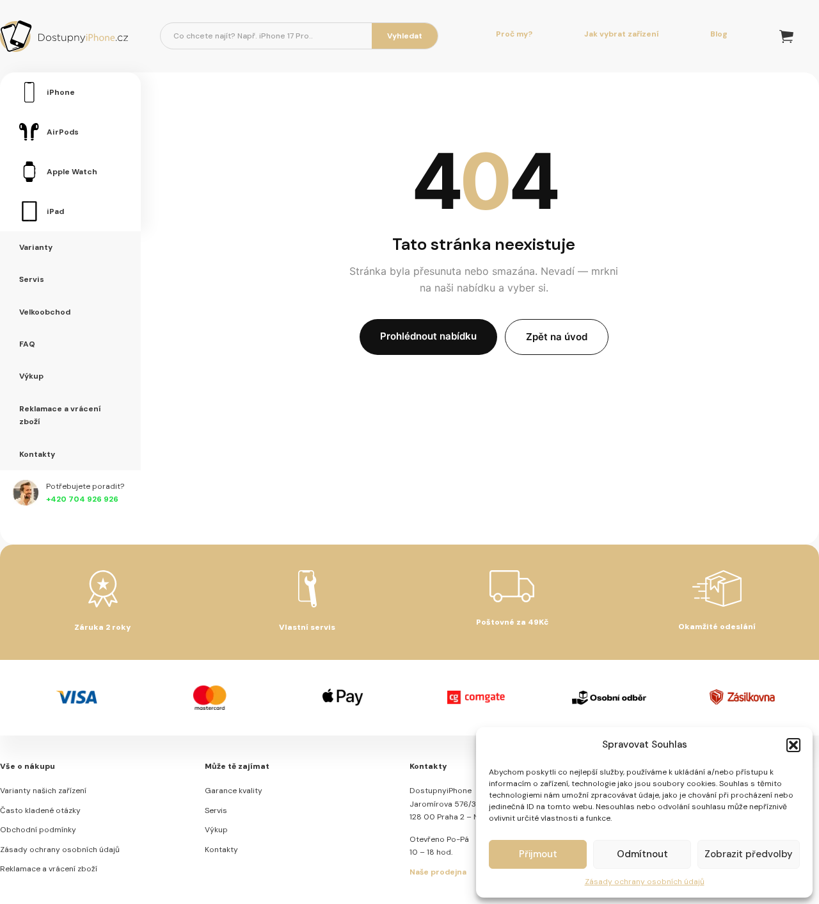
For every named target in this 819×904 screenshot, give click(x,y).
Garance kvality (233, 790)
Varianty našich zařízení (43, 790)
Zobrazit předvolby (748, 854)
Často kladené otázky (40, 810)
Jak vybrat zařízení (621, 34)
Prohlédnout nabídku (428, 336)
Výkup (216, 830)
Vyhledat (404, 36)
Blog (719, 34)
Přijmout (538, 854)
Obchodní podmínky (38, 830)
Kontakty (221, 849)
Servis (216, 810)
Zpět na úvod (556, 337)
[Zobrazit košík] (786, 36)
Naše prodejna (438, 872)
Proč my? (514, 34)
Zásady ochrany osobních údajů (644, 881)
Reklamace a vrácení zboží (48, 869)
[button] (793, 745)
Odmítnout (642, 854)
